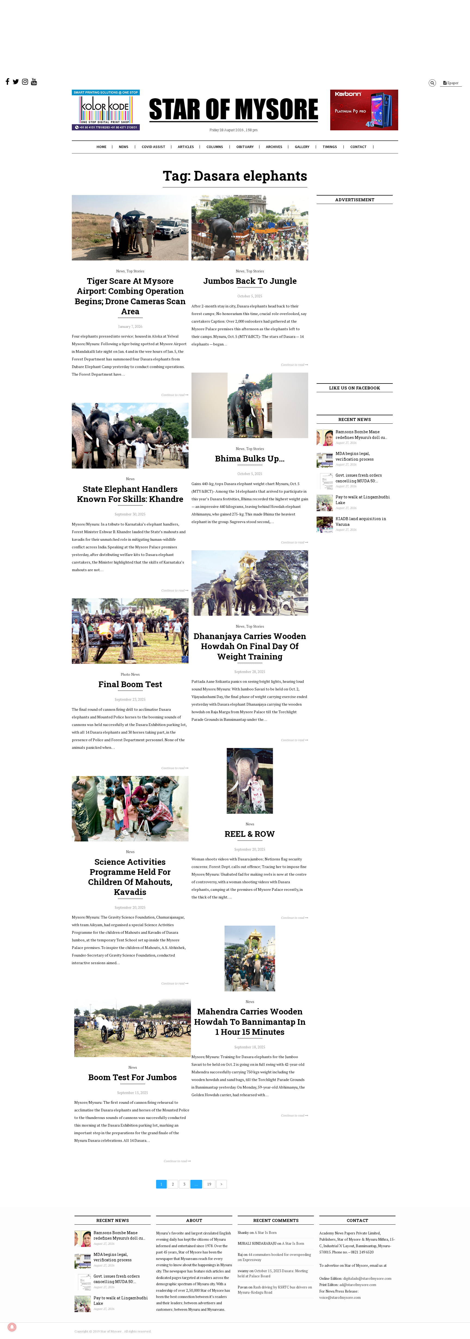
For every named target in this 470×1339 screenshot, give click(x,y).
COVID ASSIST (153, 146)
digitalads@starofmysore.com (367, 1278)
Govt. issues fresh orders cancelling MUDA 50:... (359, 478)
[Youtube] (34, 82)
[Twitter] (16, 82)
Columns (214, 146)
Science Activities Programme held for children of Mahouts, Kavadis (130, 876)
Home (101, 146)
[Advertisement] (163, 38)
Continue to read (173, 395)
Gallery (302, 146)
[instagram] (25, 82)
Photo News (130, 674)
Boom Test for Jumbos (132, 1077)
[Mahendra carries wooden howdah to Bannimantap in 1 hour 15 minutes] (249, 990)
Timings (330, 146)
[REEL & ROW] (249, 812)
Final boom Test (130, 684)
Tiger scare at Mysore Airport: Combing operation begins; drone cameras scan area (130, 295)
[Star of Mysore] (221, 116)
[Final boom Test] (130, 662)
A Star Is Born (266, 1232)
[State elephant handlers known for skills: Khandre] (130, 467)
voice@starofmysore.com (340, 1297)
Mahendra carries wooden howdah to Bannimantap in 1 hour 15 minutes (250, 1021)
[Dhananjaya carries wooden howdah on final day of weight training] (249, 614)
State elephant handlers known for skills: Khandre (130, 493)
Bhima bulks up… (250, 458)
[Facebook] (7, 82)
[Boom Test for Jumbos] (132, 1055)
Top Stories (135, 271)
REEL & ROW (250, 833)
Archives (274, 146)
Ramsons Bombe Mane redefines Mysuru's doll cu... (361, 434)
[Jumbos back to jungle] (249, 259)
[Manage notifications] (12, 1327)
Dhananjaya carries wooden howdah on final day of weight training (250, 646)
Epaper (453, 82)
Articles (186, 146)
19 (209, 1184)
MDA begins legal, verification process (355, 456)
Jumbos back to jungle (250, 280)
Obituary (244, 146)
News (123, 146)
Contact (358, 146)
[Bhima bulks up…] (249, 436)
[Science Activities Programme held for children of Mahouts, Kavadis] (130, 840)
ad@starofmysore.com (357, 1284)
